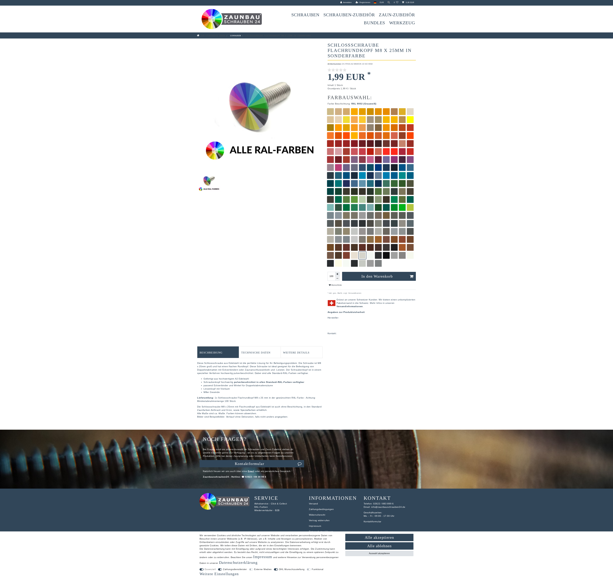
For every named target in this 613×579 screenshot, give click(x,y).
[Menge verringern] (337, 278)
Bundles (374, 22)
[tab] (218, 352)
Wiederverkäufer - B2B (267, 510)
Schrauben (305, 14)
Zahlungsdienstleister (235, 569)
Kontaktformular (249, 464)
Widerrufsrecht (317, 515)
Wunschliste (336, 285)
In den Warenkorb (377, 276)
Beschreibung (211, 352)
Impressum (315, 526)
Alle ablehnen (379, 546)
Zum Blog (197, 2)
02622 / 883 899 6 (383, 503)
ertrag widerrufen (320, 520)
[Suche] (389, 2)
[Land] (375, 2)
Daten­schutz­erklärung (238, 562)
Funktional (317, 569)
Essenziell (210, 569)
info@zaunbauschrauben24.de (388, 507)
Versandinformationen (350, 306)
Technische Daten (255, 352)
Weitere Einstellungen (219, 574)
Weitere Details (296, 352)
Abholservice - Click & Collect (270, 503)
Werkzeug (402, 22)
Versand (313, 503)
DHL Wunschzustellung (292, 569)
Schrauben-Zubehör (349, 14)
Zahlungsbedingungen (321, 509)
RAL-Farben (261, 507)
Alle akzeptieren (379, 537)
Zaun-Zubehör (397, 14)
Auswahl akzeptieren (379, 553)
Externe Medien (263, 569)
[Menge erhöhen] (337, 274)
